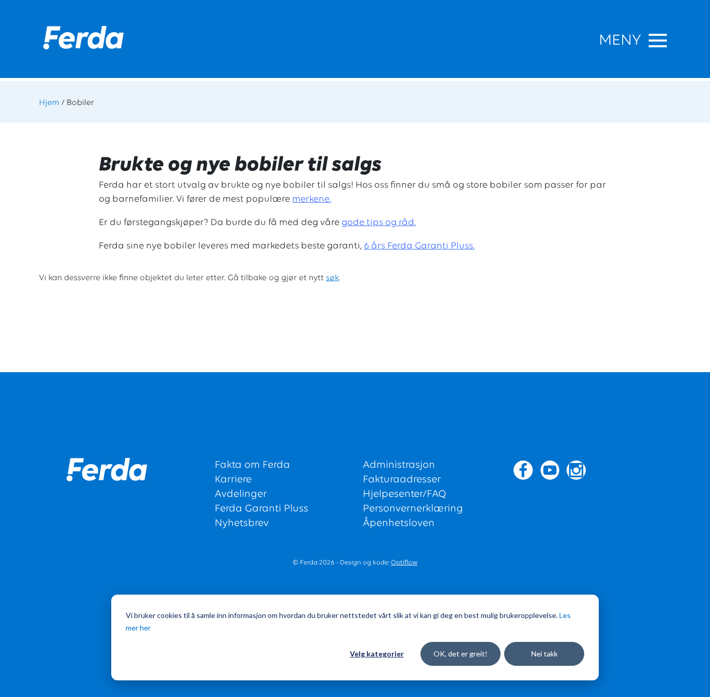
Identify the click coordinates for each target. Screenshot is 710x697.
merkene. (311, 199)
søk (332, 278)
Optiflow (404, 562)
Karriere (233, 480)
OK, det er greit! (460, 653)
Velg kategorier (377, 653)
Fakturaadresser (402, 480)
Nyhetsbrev (242, 523)
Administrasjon (399, 465)
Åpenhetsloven (399, 523)
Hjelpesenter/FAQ (404, 494)
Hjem (49, 103)
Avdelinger (241, 494)
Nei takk (544, 653)
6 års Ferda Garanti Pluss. (419, 246)
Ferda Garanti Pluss (261, 509)
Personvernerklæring (413, 509)
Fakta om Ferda (252, 465)
